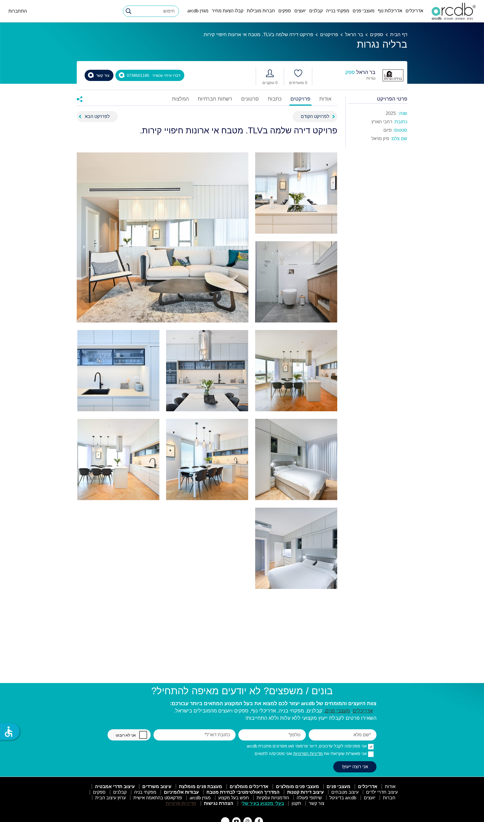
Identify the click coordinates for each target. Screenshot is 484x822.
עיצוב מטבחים (345, 792)
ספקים (284, 10)
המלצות (180, 99)
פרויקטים (329, 34)
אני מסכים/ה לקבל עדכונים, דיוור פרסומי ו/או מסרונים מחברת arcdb (307, 746)
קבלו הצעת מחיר (227, 10)
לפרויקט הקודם (315, 116)
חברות (389, 797)
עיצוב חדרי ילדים (382, 792)
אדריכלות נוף (390, 10)
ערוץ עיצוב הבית (110, 797)
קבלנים (316, 10)
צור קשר (316, 803)
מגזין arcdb (197, 10)
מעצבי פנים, (337, 711)
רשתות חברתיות (215, 99)
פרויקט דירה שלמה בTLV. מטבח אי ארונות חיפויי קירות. (258, 34)
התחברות (17, 11)
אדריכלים (414, 10)
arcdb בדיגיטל (342, 797)
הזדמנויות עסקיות (273, 797)
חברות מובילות (261, 10)
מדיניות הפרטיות (308, 753)
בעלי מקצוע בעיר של (263, 803)
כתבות (274, 99)
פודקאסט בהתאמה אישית (157, 797)
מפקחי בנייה (337, 10)
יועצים (300, 10)
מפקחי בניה (145, 792)
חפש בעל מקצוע (233, 797)
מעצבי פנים (363, 10)
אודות (325, 99)
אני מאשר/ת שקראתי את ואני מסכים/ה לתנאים (311, 753)
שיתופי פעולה (309, 797)
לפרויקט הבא (97, 116)
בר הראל (354, 34)
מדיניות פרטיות (181, 803)
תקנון (296, 803)
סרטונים (250, 99)
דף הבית (398, 34)
